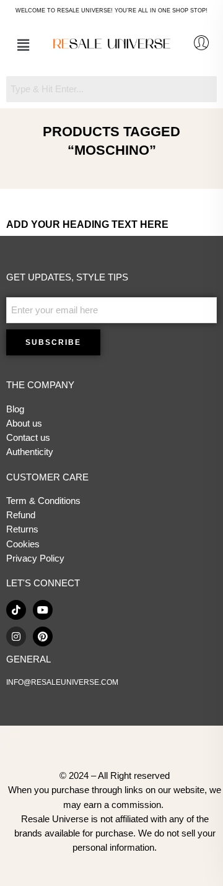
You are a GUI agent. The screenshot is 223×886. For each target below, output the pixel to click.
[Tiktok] (16, 610)
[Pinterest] (43, 636)
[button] (22, 45)
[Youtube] (43, 610)
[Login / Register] (201, 42)
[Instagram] (16, 636)
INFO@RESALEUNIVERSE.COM (62, 682)
